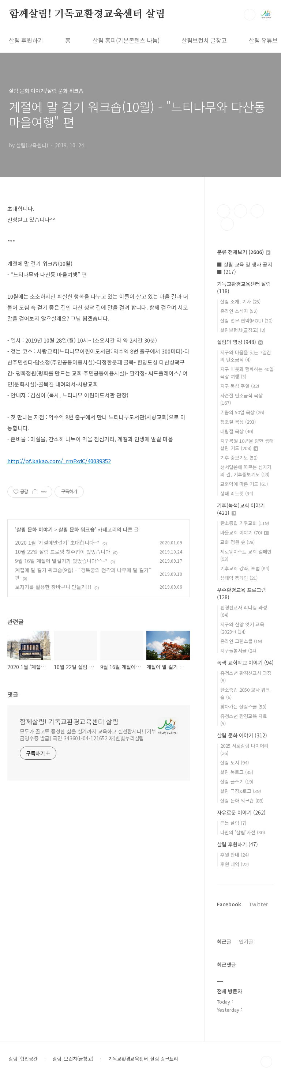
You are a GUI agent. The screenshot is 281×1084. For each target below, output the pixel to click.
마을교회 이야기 (241, 532)
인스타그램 (240, 211)
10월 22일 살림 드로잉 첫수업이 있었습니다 (62, 551)
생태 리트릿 (236, 493)
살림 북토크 (236, 771)
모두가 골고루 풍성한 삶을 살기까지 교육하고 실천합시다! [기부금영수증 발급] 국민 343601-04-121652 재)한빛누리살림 (88, 735)
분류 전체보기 (240, 252)
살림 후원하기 (26, 40)
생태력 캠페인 (239, 577)
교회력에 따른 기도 (244, 483)
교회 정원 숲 (237, 542)
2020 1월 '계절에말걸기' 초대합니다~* (57, 542)
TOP (266, 1062)
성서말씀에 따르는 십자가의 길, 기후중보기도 (245, 471)
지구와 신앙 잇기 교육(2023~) (242, 628)
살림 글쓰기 (236, 781)
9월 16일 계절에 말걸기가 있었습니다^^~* (61, 560)
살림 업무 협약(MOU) (246, 320)
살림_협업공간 (23, 1059)
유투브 (227, 224)
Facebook (229, 904)
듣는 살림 (233, 822)
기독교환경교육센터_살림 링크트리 (143, 1059)
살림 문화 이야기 (34, 529)
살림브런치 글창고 (204, 40)
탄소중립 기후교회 (244, 523)
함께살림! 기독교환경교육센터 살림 (87, 14)
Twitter (258, 904)
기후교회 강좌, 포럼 (244, 568)
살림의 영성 (236, 341)
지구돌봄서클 (238, 650)
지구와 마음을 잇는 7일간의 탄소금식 (245, 356)
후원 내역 (234, 864)
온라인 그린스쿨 (241, 641)
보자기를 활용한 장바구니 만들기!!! (53, 586)
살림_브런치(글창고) (73, 1059)
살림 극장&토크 (240, 790)
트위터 (257, 211)
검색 (249, 14)
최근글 (224, 941)
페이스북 (223, 211)
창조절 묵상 (238, 421)
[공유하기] (35, 491)
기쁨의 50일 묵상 (242, 412)
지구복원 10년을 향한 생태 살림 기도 (247, 444)
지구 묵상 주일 (239, 385)
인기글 (246, 941)
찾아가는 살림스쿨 (243, 706)
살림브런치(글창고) (242, 329)
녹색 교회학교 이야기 (245, 662)
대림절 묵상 (236, 431)
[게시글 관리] (44, 491)
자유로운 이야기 (241, 812)
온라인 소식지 (239, 310)
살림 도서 (234, 762)
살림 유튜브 (263, 40)
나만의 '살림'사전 (242, 832)
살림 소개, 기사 (240, 301)
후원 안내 (234, 854)
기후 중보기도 (239, 457)
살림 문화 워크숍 (77, 529)
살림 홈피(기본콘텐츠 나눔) (126, 40)
